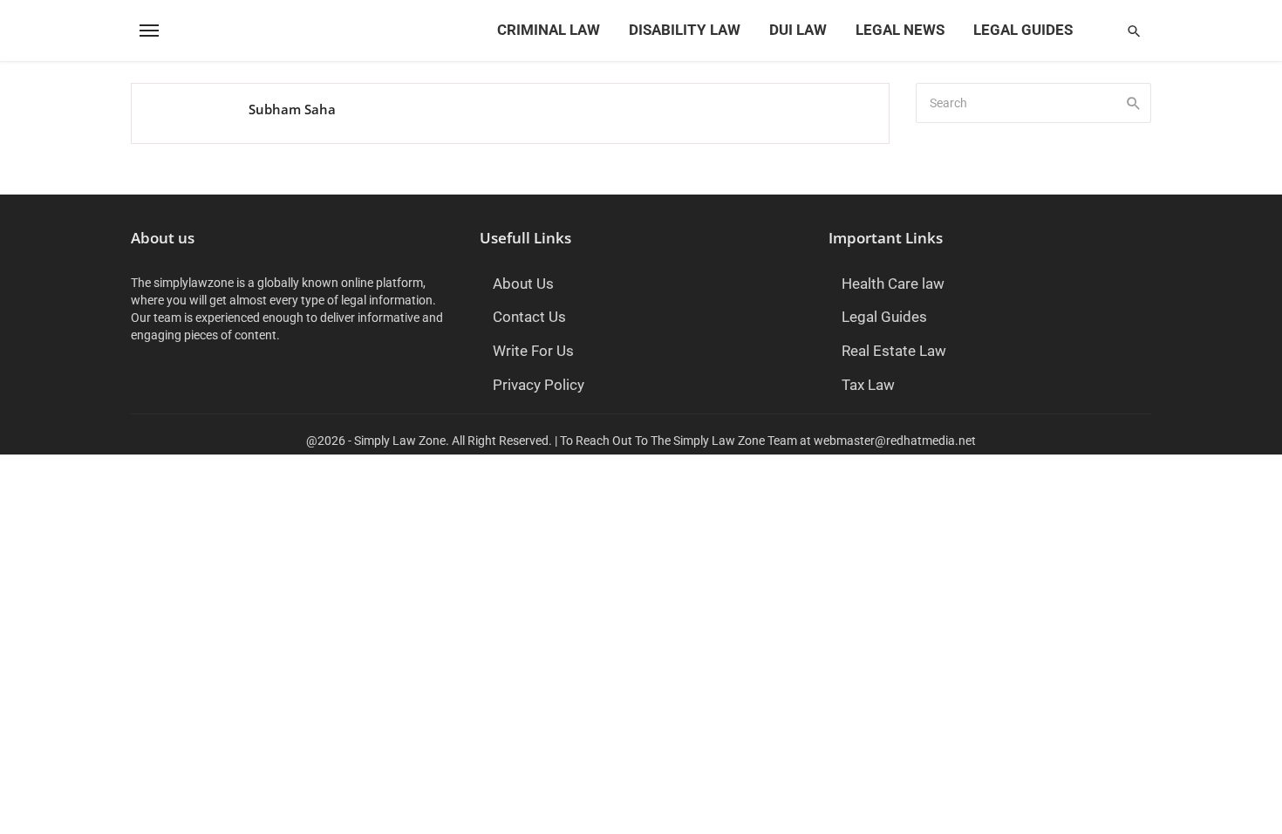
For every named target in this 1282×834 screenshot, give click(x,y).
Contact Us (529, 317)
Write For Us (533, 351)
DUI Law (798, 30)
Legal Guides (1023, 30)
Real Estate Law (894, 351)
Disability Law (684, 30)
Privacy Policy (538, 385)
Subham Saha (292, 109)
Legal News (900, 30)
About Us (523, 284)
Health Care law (893, 284)
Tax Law (868, 385)
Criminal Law (548, 30)
